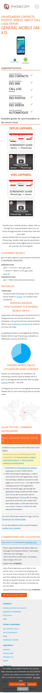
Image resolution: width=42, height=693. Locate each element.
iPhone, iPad (8, 653)
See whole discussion (14, 595)
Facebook (7, 640)
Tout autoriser (17, 684)
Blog (5, 636)
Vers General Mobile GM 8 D (21, 188)
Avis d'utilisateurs (10, 632)
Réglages (23, 689)
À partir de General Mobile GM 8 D (21, 141)
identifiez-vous (31, 542)
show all (6, 274)
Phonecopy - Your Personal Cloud (17, 6)
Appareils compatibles (12, 611)
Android (6, 649)
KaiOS (5, 660)
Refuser (31, 684)
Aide (5, 619)
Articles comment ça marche (14, 608)
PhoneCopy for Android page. (14, 519)
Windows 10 (8, 657)
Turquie (19, 296)
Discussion (7, 615)
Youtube (15, 640)
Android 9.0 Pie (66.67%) (22, 324)
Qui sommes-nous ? (11, 629)
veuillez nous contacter (11, 528)
